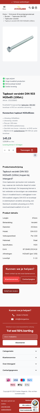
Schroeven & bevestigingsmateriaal (21, 14)
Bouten (7, 16)
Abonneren (20, 342)
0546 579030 (22, 315)
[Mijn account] (33, 7)
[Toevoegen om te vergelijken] (35, 155)
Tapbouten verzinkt (11, 19)
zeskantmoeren (19, 131)
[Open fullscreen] (20, 44)
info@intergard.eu (22, 319)
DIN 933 (32, 105)
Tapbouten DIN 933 (19, 16)
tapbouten (25, 105)
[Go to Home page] (20, 8)
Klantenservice (11, 279)
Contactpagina (28, 279)
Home (5, 14)
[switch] (35, 410)
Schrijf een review (11, 291)
